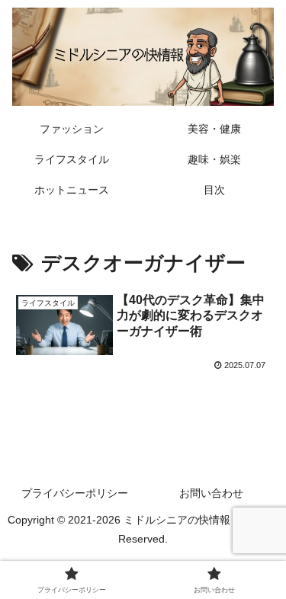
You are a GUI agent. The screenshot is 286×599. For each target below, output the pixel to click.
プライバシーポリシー (74, 493)
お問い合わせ (211, 493)
